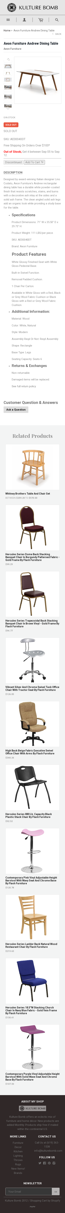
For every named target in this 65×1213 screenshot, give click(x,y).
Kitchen (18, 1151)
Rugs (18, 1164)
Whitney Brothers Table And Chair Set (27, 493)
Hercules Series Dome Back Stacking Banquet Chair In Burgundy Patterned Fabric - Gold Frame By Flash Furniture (32, 557)
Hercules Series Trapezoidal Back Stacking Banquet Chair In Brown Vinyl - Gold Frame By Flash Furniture (32, 623)
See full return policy (24, 386)
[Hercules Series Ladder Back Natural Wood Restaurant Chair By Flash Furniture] (32, 938)
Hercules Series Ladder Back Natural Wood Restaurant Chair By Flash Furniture (31, 945)
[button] (8, 59)
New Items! (18, 1168)
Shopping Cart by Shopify (45, 1200)
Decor (18, 1147)
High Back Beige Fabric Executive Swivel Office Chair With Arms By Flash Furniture (29, 752)
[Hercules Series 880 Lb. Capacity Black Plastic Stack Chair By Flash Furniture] (32, 808)
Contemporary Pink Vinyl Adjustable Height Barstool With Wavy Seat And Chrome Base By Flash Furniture (31, 880)
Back (58, 34)
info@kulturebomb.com (48, 1150)
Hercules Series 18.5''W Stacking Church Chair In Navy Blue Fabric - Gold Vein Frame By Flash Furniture (31, 1010)
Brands (18, 1173)
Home (7, 30)
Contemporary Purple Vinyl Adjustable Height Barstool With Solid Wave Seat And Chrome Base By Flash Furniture (32, 1077)
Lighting (18, 1155)
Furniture (18, 1142)
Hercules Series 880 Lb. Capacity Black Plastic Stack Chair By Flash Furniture (28, 815)
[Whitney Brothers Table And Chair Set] (32, 488)
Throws (18, 1160)
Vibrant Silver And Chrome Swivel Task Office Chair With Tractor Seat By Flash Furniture (32, 688)
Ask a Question (16, 409)
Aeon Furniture (12, 48)
